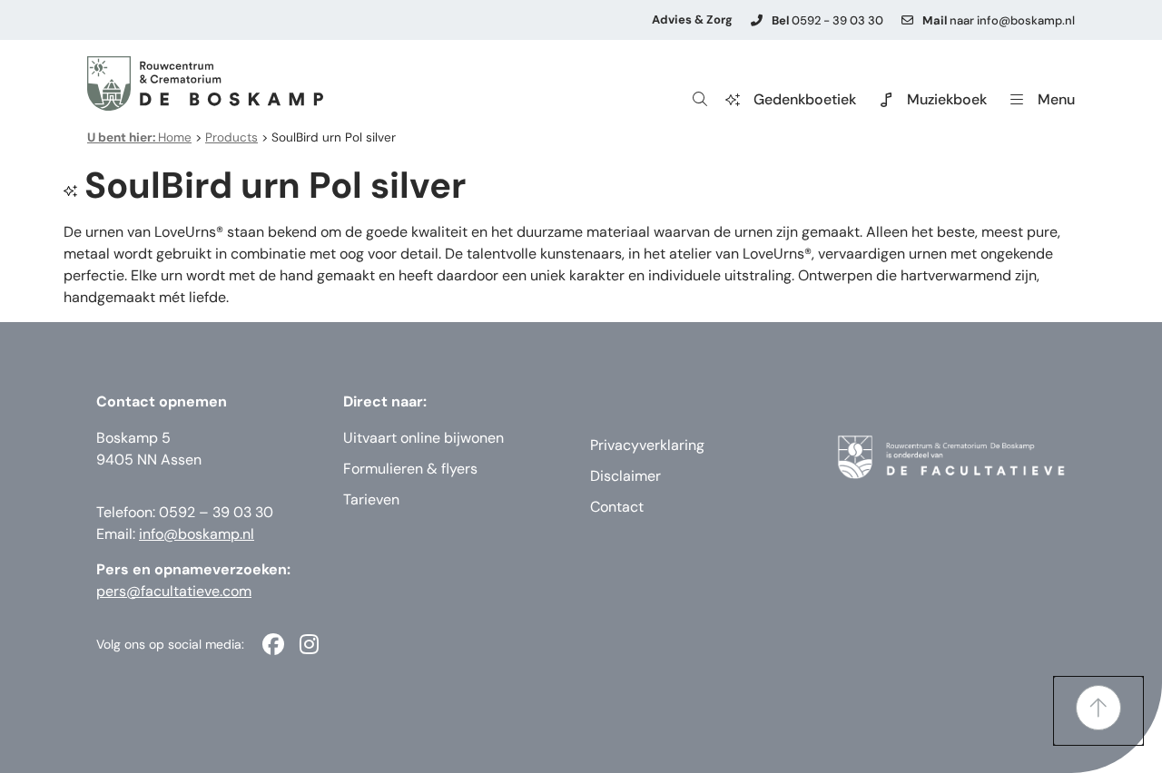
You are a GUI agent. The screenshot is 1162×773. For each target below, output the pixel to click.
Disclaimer (625, 475)
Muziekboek (947, 99)
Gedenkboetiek (804, 99)
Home (139, 137)
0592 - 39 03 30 (827, 20)
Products (231, 137)
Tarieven (371, 499)
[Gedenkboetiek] (732, 100)
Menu (1056, 99)
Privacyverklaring (647, 445)
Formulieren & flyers (410, 468)
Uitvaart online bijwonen (423, 437)
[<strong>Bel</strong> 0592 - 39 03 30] (757, 20)
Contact (617, 506)
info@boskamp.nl (196, 533)
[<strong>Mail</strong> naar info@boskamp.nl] (907, 20)
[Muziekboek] (886, 100)
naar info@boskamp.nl (998, 20)
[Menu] (1016, 100)
